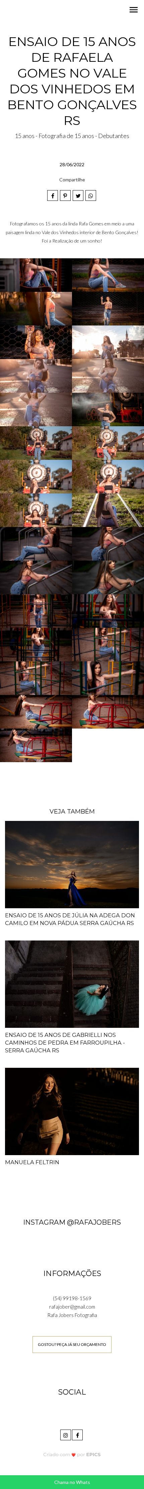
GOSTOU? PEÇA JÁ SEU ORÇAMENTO (72, 1344)
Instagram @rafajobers (72, 1222)
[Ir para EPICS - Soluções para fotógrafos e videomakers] (72, 1454)
